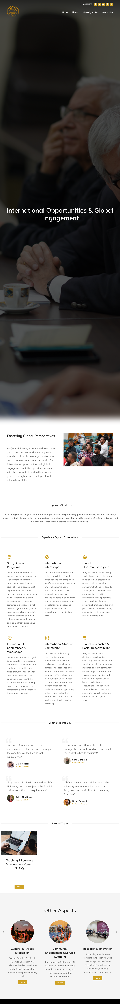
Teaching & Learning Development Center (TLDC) (19, 864)
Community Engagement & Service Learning (60, 952)
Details (22, 982)
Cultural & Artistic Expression (22, 950)
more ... (19, 887)
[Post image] (19, 843)
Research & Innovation (97, 948)
